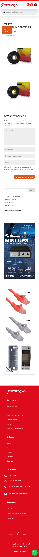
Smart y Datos (12, 420)
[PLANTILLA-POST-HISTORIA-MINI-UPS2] (19, 278)
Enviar (24, 534)
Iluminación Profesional (15, 428)
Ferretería (10, 411)
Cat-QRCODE (8, 205)
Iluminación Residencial (15, 415)
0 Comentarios (9, 35)
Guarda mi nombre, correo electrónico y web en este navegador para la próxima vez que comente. (18, 169)
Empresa (10, 448)
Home (9, 443)
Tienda (9, 452)
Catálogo (10, 461)
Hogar (9, 424)
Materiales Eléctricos (14, 406)
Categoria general (10, 199)
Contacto (10, 457)
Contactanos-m (9, 202)
